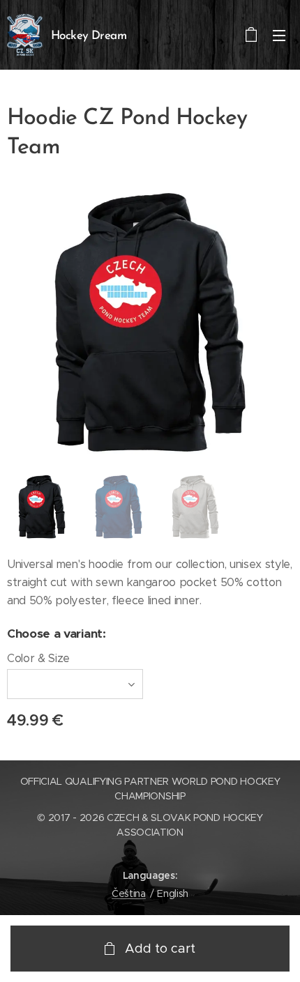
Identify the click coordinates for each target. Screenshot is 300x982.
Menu (279, 35)
